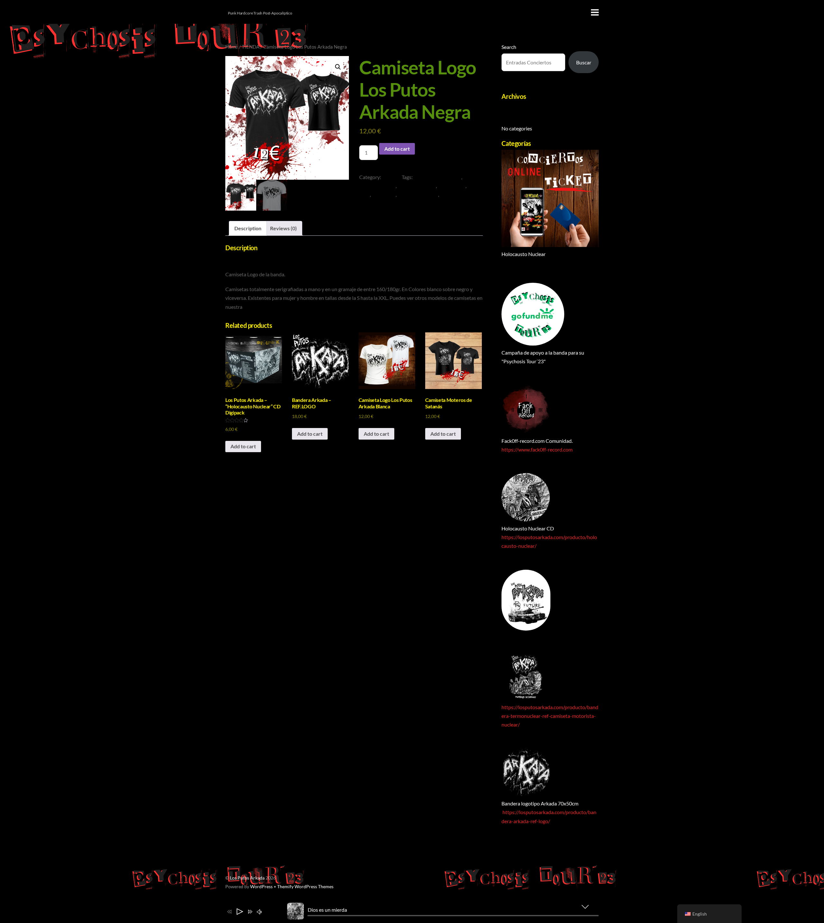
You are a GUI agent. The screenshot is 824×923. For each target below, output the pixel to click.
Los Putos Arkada (247, 877)
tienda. (250, 307)
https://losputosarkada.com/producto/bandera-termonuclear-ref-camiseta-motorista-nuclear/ (549, 716)
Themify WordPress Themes (305, 886)
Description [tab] (247, 228)
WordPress (261, 886)
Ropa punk (384, 194)
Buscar (583, 62)
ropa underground (418, 194)
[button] (338, 67)
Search (508, 47)
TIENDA (250, 47)
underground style (460, 194)
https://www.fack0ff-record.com (537, 449)
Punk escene (451, 186)
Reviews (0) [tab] (283, 228)
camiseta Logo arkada (437, 177)
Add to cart (397, 149)
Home (231, 47)
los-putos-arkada (417, 186)
